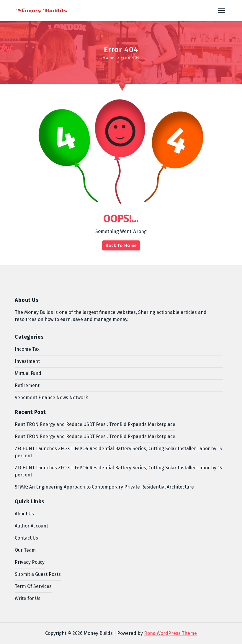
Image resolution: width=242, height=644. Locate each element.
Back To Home (121, 245)
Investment (27, 361)
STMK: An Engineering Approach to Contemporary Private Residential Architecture (104, 487)
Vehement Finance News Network (51, 397)
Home (108, 57)
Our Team (25, 550)
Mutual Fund (28, 373)
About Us (24, 514)
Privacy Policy (30, 562)
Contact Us (26, 538)
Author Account (31, 526)
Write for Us (27, 598)
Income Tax (27, 349)
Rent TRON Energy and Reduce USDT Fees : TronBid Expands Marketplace (95, 424)
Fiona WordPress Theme (170, 633)
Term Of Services (33, 586)
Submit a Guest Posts (38, 574)
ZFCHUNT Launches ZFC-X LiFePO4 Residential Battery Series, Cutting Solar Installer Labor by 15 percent (118, 452)
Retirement (27, 385)
